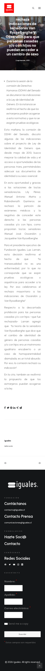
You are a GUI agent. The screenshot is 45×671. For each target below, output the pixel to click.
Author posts (8, 446)
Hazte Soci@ (15, 537)
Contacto (12, 543)
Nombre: (10, 581)
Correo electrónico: (17, 608)
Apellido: (10, 595)
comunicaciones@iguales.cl (18, 522)
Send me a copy (18, 623)
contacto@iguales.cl (14, 509)
